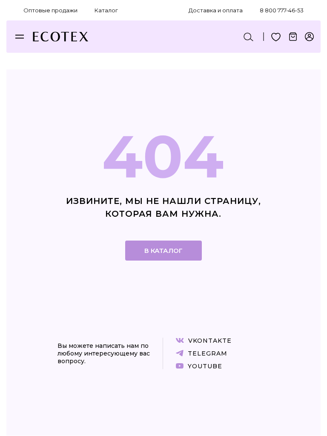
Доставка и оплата (216, 10)
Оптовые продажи (50, 10)
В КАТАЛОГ (163, 251)
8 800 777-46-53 (282, 10)
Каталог (106, 10)
